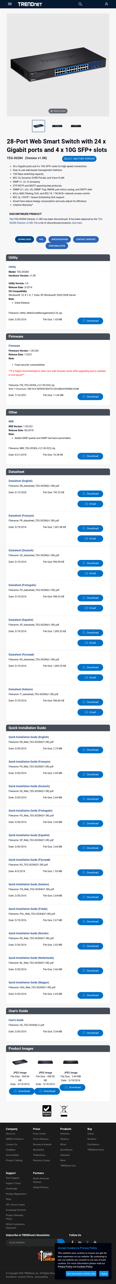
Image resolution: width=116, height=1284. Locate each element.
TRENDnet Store (95, 1149)
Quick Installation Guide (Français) (29, 761)
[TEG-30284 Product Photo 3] (57, 126)
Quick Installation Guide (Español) (29, 835)
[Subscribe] (61, 1242)
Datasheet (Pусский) (21, 654)
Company (12, 1129)
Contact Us (11, 1144)
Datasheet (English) (20, 480)
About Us (10, 1133)
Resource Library (41, 1160)
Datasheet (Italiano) (21, 689)
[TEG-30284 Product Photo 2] (38, 126)
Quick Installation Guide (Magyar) (29, 982)
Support (11, 1173)
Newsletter (38, 1149)
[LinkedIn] (80, 1242)
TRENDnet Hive (68, 1165)
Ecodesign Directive (16, 1210)
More (63, 1160)
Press (36, 1129)
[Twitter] (87, 1242)
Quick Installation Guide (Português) (30, 810)
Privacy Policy (65, 1266)
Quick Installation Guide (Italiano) (29, 884)
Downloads (11, 1188)
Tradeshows (39, 1155)
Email (92, 503)
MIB (11, 421)
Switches (64, 1133)
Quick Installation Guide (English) (29, 737)
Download (92, 320)
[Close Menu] (9, 3)
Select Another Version (79, 158)
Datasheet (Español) (21, 619)
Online (90, 1133)
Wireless (64, 1139)
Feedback (11, 1149)
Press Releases (41, 1139)
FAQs (8, 1199)
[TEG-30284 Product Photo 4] (75, 126)
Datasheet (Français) (21, 515)
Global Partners (41, 1187)
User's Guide (16, 1020)
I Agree (103, 1273)
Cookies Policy (26, 1277)
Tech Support (12, 1178)
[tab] (24, 239)
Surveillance (66, 1149)
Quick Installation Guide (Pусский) (29, 859)
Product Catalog (14, 1160)
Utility (12, 266)
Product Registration (16, 1194)
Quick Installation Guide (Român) (28, 933)
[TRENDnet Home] (30, 4)
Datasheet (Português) (22, 585)
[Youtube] (95, 1242)
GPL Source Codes (15, 1204)
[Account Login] (106, 4)
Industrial (65, 1155)
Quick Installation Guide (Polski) (28, 908)
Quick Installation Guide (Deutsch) (29, 786)
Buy (89, 1129)
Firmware (14, 345)
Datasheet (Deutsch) (21, 550)
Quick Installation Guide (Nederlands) (31, 957)
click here (77, 222)
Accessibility (12, 1155)
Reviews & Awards (42, 1144)
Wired (63, 1144)
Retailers (91, 1139)
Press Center (39, 1133)
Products (65, 1129)
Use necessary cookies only (81, 1273)
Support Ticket (13, 1183)
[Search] (80, 4)
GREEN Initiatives (15, 1139)
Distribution (93, 1144)
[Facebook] (72, 1242)
